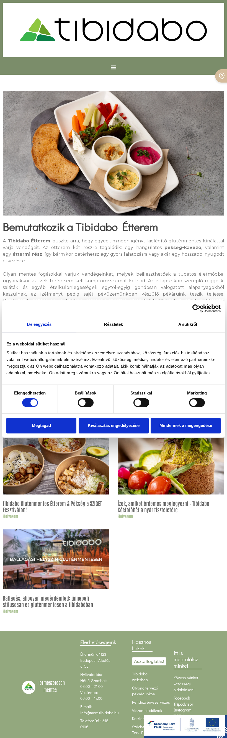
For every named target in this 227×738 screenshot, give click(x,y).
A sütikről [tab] (187, 324)
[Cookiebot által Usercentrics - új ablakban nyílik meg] (196, 308)
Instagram (182, 710)
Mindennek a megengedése (185, 425)
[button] (113, 67)
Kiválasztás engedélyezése (114, 425)
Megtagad (41, 425)
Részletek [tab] (113, 324)
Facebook (182, 698)
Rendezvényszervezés (151, 702)
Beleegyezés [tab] (39, 324)
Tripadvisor (183, 704)
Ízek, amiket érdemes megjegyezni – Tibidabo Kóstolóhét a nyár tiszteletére (163, 506)
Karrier (138, 718)
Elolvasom (10, 516)
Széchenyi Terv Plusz (141, 730)
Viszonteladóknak (147, 710)
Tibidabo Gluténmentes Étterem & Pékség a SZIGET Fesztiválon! (52, 506)
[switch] (86, 402)
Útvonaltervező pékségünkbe (145, 691)
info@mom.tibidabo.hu (99, 712)
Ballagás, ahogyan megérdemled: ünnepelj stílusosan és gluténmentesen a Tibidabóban (48, 601)
